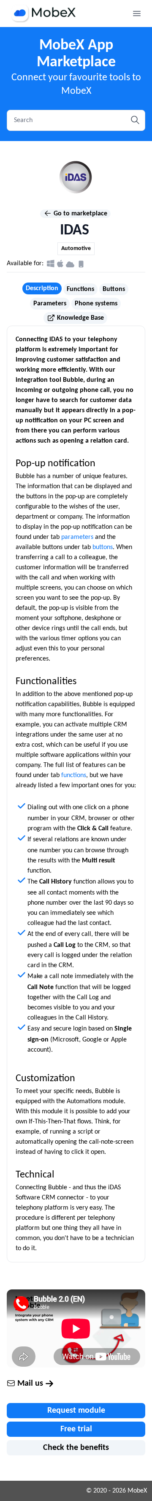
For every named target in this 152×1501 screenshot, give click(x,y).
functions (73, 775)
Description (42, 288)
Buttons (114, 289)
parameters (77, 537)
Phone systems (96, 303)
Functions (80, 289)
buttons (102, 547)
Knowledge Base (79, 318)
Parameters (49, 303)
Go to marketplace (79, 213)
